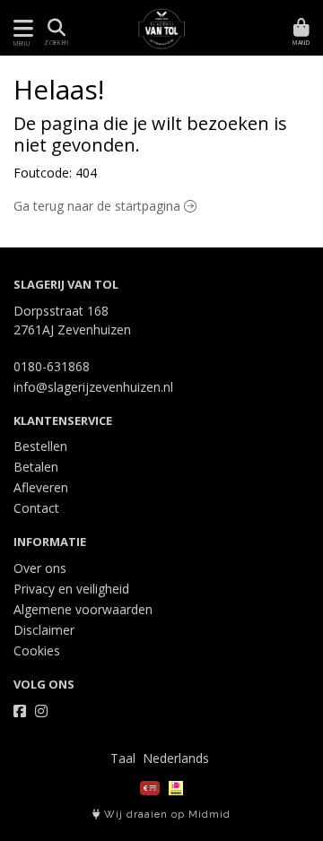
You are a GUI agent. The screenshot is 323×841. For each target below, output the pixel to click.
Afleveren (40, 487)
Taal (122, 758)
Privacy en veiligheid (71, 588)
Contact (36, 507)
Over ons (39, 568)
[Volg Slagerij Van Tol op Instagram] (41, 711)
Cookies (36, 650)
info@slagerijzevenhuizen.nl (93, 386)
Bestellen (40, 446)
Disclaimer (43, 629)
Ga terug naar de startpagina (98, 205)
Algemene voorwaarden (83, 609)
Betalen (35, 466)
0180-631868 (51, 366)
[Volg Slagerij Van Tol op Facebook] (19, 711)
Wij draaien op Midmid (165, 814)
